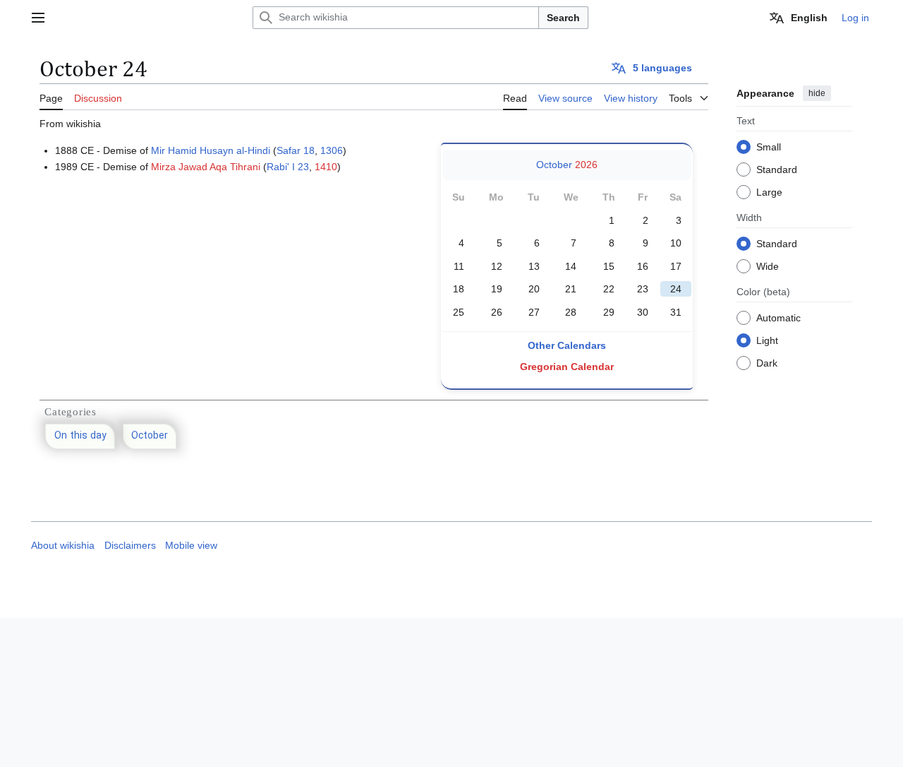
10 (675, 243)
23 (642, 289)
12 (496, 266)
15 (608, 266)
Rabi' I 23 (288, 166)
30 (642, 312)
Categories (70, 411)
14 (570, 266)
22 (608, 289)
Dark (766, 362)
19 (496, 289)
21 (570, 289)
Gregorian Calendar (567, 366)
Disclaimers (130, 545)
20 (534, 289)
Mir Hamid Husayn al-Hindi (210, 150)
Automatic (778, 317)
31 (675, 312)
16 (642, 266)
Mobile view (191, 545)
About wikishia (63, 545)
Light (767, 339)
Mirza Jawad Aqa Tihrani (205, 166)
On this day (80, 436)
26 (496, 312)
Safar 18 (296, 150)
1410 (326, 166)
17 (675, 266)
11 (459, 266)
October (554, 164)
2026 (586, 164)
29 (608, 312)
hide (816, 93)
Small (768, 146)
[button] (38, 17)
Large (769, 191)
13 (534, 266)
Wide (767, 265)
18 (458, 289)
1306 (331, 150)
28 (570, 312)
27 (534, 312)
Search (563, 17)
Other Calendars (567, 345)
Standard (776, 168)
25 (458, 312)
